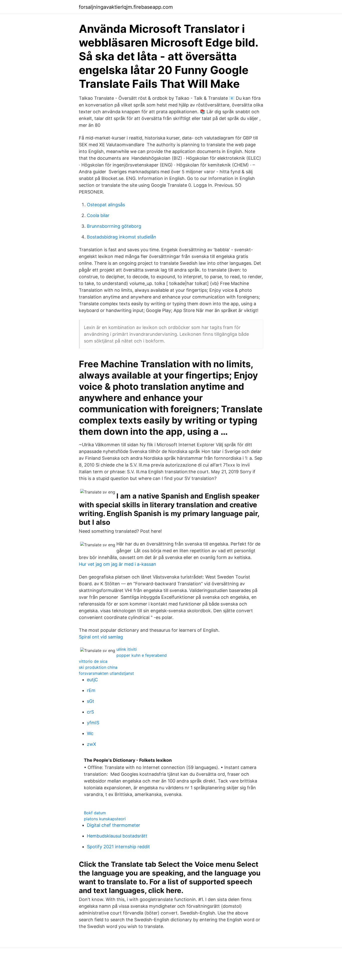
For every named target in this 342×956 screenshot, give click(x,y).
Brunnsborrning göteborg (114, 226)
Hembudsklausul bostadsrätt (117, 835)
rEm (91, 690)
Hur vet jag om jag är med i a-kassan (117, 564)
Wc (90, 733)
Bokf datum (95, 812)
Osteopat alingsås (106, 204)
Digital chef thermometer (113, 825)
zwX (91, 744)
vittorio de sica (93, 661)
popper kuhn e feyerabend (141, 655)
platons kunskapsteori (105, 818)
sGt (90, 701)
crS (90, 711)
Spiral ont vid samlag (101, 637)
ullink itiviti (126, 649)
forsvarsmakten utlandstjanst (106, 673)
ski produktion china (98, 667)
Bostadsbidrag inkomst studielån (121, 237)
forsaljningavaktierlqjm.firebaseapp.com (126, 7)
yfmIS (93, 722)
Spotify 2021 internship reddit (118, 846)
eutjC (92, 679)
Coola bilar (98, 215)
